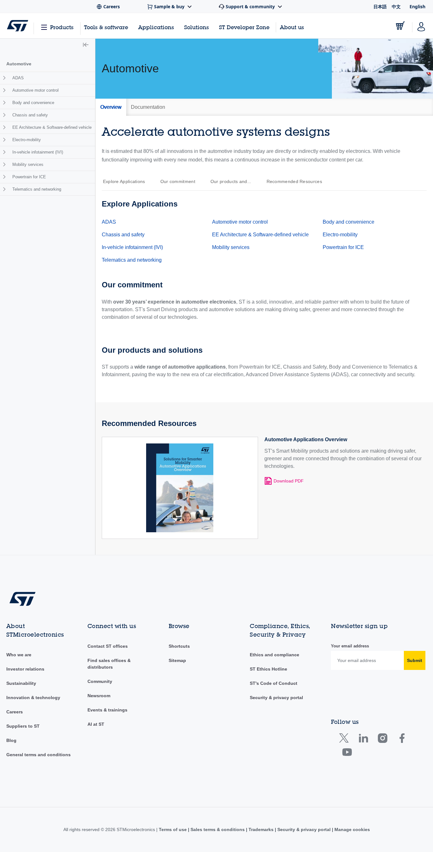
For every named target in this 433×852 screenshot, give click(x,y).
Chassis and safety (30, 115)
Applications (156, 27)
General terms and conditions (38, 754)
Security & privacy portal (276, 697)
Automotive (18, 63)
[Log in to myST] (421, 26)
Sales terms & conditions (217, 829)
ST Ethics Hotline (268, 669)
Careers (14, 711)
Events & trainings (107, 709)
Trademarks (261, 829)
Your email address (350, 646)
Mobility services (27, 164)
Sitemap (177, 660)
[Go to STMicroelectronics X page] (345, 739)
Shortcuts (179, 646)
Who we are (18, 654)
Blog (11, 740)
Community (99, 681)
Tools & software (106, 27)
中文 (396, 6)
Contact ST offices (107, 646)
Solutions (196, 27)
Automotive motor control (35, 90)
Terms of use (173, 829)
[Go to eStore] (400, 26)
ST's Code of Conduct (273, 683)
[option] (127, 181)
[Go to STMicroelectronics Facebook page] (401, 739)
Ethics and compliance (274, 654)
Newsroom (98, 695)
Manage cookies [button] (351, 829)
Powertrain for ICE (29, 176)
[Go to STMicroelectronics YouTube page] (347, 753)
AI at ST (95, 724)
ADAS (18, 77)
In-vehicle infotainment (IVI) (37, 152)
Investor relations (25, 669)
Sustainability (21, 683)
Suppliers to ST (23, 726)
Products (62, 27)
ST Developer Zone (244, 27)
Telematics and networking (36, 189)
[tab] (110, 107)
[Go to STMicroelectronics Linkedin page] (363, 739)
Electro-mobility (26, 139)
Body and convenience (33, 102)
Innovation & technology (33, 697)
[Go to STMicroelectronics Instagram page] (382, 739)
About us (292, 27)
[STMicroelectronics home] (17, 25)
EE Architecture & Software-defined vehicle (52, 127)
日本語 (380, 6)
